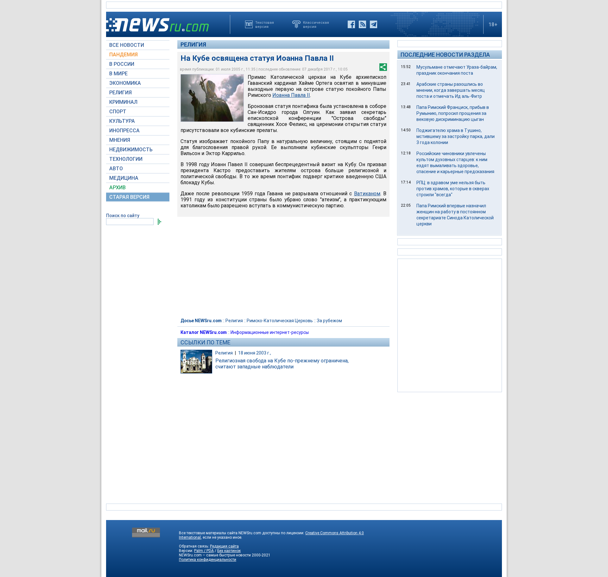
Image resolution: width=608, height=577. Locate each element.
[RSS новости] (362, 24)
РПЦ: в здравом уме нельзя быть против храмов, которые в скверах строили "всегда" (452, 188)
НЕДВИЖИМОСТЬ (131, 150)
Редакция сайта (224, 546)
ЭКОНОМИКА (125, 83)
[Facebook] (351, 24)
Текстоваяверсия (264, 24)
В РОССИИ (121, 64)
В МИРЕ (118, 74)
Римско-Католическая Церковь (280, 320)
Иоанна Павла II (291, 95)
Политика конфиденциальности (207, 559)
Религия (193, 44)
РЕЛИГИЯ (120, 93)
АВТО (116, 169)
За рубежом (329, 320)
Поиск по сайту (122, 215)
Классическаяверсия (316, 24)
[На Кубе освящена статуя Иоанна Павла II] (212, 98)
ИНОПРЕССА (124, 131)
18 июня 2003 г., (254, 352)
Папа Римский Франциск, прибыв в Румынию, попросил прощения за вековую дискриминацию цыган (452, 113)
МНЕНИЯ (119, 140)
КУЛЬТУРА (122, 121)
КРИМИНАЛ (123, 102)
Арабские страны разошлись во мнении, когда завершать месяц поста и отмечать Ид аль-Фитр (450, 90)
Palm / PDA (204, 551)
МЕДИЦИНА (123, 178)
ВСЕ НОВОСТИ (126, 45)
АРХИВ (117, 188)
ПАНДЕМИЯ (123, 55)
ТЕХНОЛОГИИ (125, 159)
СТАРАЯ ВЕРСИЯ (129, 197)
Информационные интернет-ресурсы (270, 332)
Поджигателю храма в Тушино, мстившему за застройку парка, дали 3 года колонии (455, 136)
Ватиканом (367, 194)
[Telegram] (373, 24)
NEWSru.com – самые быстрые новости (215, 555)
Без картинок (229, 551)
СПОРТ (117, 112)
